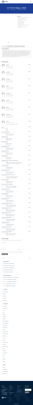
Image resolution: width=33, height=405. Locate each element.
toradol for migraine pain (6, 198)
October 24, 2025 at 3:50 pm (9, 108)
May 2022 (4, 298)
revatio (3, 127)
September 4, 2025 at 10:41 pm (10, 87)
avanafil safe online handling (6, 217)
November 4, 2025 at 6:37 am (9, 115)
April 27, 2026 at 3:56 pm (5, 142)
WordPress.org (5, 373)
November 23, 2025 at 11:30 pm (10, 122)
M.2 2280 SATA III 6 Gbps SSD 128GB (8, 267)
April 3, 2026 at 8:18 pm (5, 128)
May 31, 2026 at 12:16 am (5, 180)
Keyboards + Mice (5, 331)
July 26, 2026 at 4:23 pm (5, 223)
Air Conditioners (5, 308)
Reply (29, 64)
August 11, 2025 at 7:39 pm (9, 80)
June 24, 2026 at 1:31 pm (5, 204)
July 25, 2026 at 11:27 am (5, 218)
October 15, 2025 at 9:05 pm (9, 101)
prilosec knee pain (5, 141)
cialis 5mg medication (5, 165)
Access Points (5, 306)
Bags (3, 312)
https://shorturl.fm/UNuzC (9, 88)
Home (8, 9)
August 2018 (5, 300)
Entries (4, 369)
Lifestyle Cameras (5, 333)
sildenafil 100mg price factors (6, 212)
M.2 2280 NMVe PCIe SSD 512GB (11, 279)
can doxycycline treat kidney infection (8, 174)
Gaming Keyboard (5, 323)
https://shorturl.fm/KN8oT (9, 67)
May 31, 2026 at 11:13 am (5, 185)
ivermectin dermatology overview (7, 203)
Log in (4, 367)
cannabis (7, 121)
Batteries (4, 314)
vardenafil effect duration (6, 222)
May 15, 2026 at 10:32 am (5, 161)
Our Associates (19, 391)
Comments (5, 371)
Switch (4, 348)
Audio (4, 310)
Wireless (4, 359)
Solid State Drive (13, 9)
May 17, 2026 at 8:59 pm (5, 166)
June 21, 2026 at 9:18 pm (5, 199)
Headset (4, 329)
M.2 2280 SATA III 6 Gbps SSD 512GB (8, 263)
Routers (4, 340)
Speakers (4, 344)
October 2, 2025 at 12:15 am (9, 94)
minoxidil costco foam (5, 179)
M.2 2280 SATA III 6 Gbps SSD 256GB (8, 265)
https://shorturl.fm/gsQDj (9, 74)
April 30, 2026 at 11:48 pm (5, 147)
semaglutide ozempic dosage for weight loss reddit (10, 160)
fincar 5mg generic (5, 155)
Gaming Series (5, 327)
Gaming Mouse (5, 325)
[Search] (30, 258)
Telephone (4, 350)
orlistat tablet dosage (5, 193)
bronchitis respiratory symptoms (7, 231)
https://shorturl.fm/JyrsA (9, 81)
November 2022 (5, 291)
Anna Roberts (5, 277)
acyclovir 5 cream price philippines (7, 184)
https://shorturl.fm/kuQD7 (9, 95)
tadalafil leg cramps (5, 136)
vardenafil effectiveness (5, 146)
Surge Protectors (5, 346)
